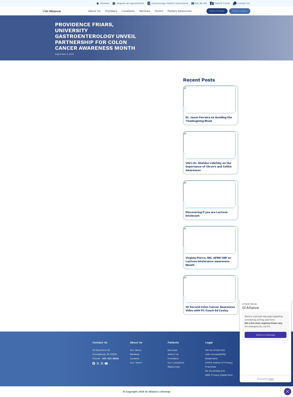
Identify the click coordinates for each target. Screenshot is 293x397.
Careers (134, 358)
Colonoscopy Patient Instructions (170, 3)
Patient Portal (222, 3)
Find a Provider (217, 11)
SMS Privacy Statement (219, 374)
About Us (94, 11)
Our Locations (176, 362)
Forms (159, 11)
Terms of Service (215, 350)
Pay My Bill (201, 3)
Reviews (105, 3)
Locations (128, 11)
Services (144, 11)
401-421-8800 (110, 358)
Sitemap (165, 391)
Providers (111, 11)
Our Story (135, 350)
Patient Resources (180, 11)
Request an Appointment (130, 3)
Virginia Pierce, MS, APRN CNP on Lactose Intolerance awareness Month (208, 261)
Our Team (136, 362)
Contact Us (243, 3)
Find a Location (239, 11)
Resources (174, 366)
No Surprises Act (215, 370)
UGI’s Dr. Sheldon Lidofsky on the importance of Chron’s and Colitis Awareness (209, 166)
